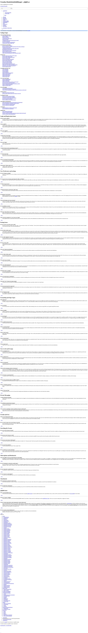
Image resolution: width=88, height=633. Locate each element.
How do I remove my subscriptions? (8, 105)
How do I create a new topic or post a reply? (9, 55)
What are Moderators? (6, 80)
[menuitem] (7, 12)
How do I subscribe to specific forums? (8, 104)
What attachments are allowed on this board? (9, 107)
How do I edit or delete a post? (7, 56)
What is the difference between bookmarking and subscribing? (12, 102)
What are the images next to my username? (9, 50)
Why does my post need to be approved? (9, 65)
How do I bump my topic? (6, 66)
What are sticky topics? (6, 74)
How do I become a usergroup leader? (8, 82)
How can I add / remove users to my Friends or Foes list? (11, 93)
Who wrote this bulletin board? (7, 111)
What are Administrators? (6, 79)
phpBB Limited (29, 493)
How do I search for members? (7, 98)
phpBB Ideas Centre (46, 498)
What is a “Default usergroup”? (7, 84)
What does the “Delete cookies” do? (8, 43)
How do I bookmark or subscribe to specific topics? (10, 103)
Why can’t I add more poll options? (8, 59)
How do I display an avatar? (7, 51)
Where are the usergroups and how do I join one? (10, 81)
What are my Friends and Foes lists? (8, 92)
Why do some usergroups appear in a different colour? (11, 83)
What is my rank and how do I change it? (9, 52)
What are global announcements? (7, 72)
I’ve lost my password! (6, 41)
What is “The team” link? (6, 85)
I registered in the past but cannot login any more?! (10, 40)
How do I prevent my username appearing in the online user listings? (13, 46)
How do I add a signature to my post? (8, 57)
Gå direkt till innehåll (3, 6)
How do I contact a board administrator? (8, 114)
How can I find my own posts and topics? (9, 99)
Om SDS (28, 30)
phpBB (16, 196)
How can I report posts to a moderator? (8, 63)
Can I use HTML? (5, 70)
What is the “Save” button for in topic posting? (9, 64)
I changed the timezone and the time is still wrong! (10, 48)
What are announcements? (6, 73)
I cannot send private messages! (7, 88)
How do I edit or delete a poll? (7, 60)
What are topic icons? (5, 76)
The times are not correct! (6, 47)
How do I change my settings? (7, 45)
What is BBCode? (5, 69)
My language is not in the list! (7, 49)
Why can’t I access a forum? (7, 61)
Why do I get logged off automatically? (8, 42)
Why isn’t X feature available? (7, 112)
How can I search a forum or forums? (8, 96)
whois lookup (69, 503)
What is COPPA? (5, 36)
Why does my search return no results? (8, 97)
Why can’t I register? (5, 37)
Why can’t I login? (5, 39)
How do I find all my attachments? (8, 108)
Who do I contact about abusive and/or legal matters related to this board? (14, 113)
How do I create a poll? (6, 58)
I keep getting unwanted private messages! (9, 89)
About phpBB (72, 493)
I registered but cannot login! (7, 38)
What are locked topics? (6, 75)
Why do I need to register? (6, 35)
